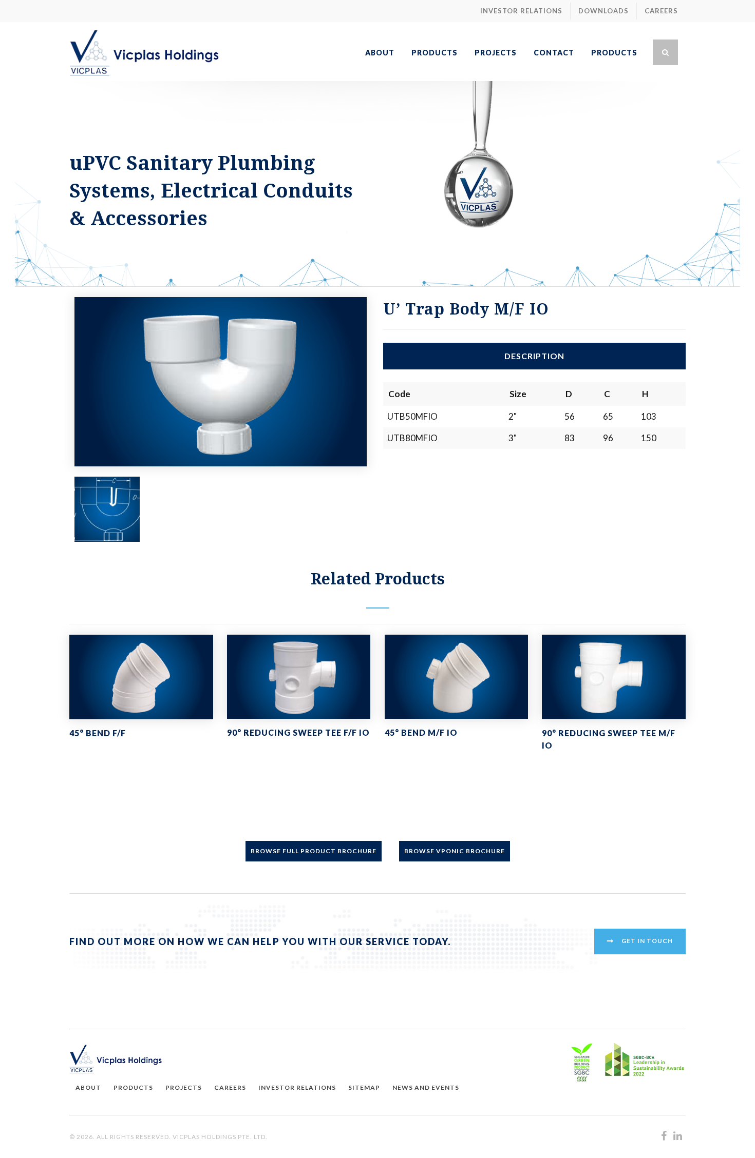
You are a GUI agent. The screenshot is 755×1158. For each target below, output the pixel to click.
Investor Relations (521, 11)
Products (133, 1087)
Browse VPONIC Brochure (454, 851)
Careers (661, 11)
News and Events (425, 1087)
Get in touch (647, 941)
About (88, 1087)
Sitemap (364, 1087)
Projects (183, 1087)
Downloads (603, 11)
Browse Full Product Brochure (313, 851)
